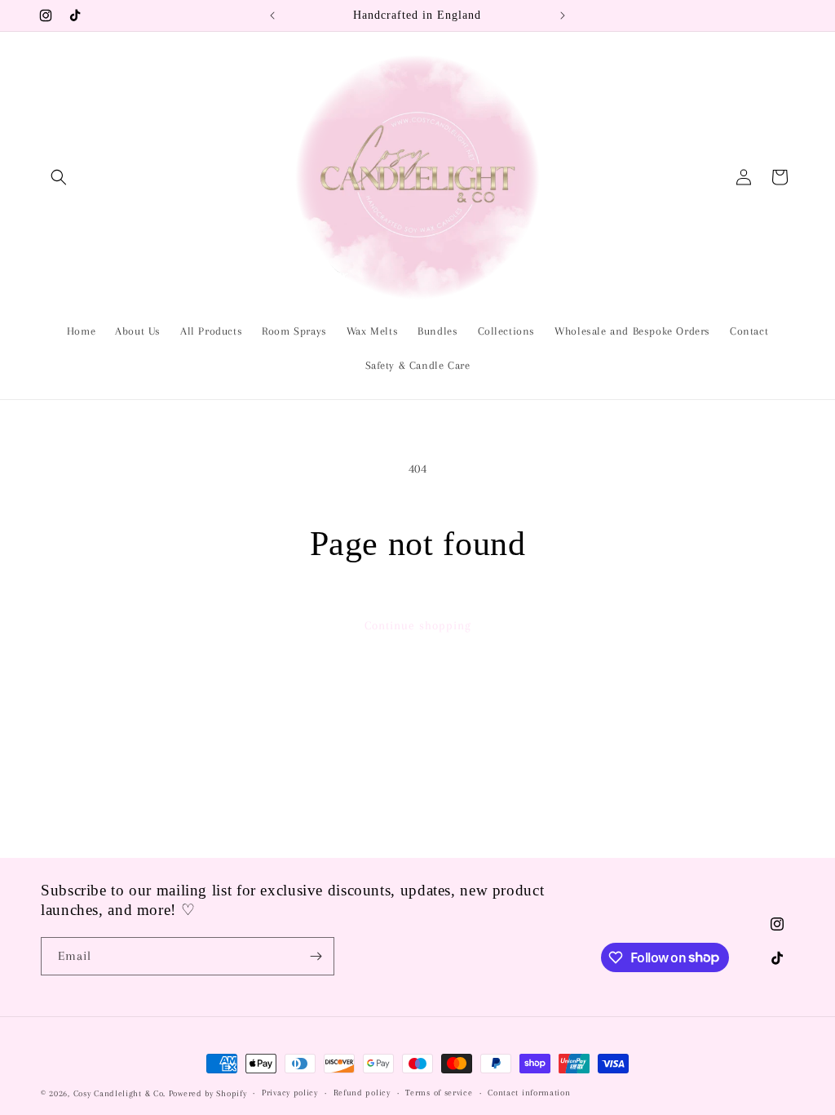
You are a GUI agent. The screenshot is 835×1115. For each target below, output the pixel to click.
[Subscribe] (316, 956)
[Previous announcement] (272, 15)
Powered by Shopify (208, 1093)
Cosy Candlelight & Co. (119, 1093)
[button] (59, 177)
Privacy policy (290, 1092)
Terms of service (438, 1092)
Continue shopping (417, 625)
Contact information (529, 1092)
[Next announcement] (563, 15)
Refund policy (362, 1092)
